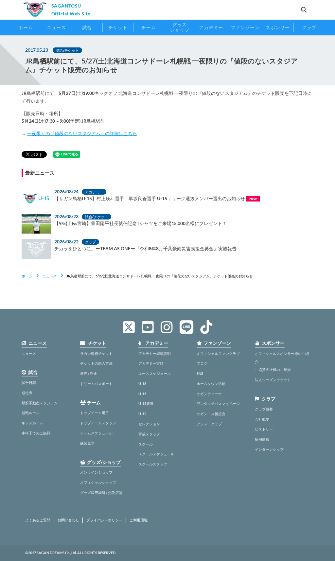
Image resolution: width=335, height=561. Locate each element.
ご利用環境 (139, 520)
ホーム (27, 276)
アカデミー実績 (151, 363)
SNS (200, 373)
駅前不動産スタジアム (40, 403)
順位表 (27, 393)
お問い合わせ (68, 520)
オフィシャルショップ (98, 482)
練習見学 (87, 443)
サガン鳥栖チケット (96, 353)
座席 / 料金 (88, 373)
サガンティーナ (209, 394)
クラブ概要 (264, 409)
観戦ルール (31, 413)
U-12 (142, 414)
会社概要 (262, 419)
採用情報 (262, 439)
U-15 (142, 394)
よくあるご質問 (37, 520)
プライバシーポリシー (104, 520)
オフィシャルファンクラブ (218, 353)
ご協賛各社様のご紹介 (273, 369)
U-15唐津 (145, 403)
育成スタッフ (149, 434)
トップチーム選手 (94, 413)
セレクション (149, 424)
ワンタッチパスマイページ (218, 403)
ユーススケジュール (154, 373)
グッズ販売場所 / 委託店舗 (101, 492)
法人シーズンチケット (273, 379)
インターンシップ (269, 449)
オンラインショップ (96, 472)
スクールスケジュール (156, 454)
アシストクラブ (209, 424)
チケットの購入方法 (96, 363)
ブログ (202, 363)
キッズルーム (32, 423)
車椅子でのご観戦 (36, 433)
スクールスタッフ (152, 464)
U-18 (142, 383)
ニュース (49, 276)
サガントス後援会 (211, 414)
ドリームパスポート (96, 383)
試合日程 (29, 382)
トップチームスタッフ (98, 423)
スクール (145, 444)
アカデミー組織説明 (154, 353)
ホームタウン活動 (211, 383)
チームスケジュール (96, 433)
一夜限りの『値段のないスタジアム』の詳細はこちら (82, 133)
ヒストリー (264, 429)
